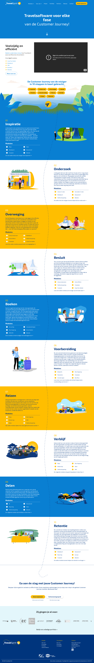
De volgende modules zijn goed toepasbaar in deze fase (68, 472)
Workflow (77, 377)
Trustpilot (11, 152)
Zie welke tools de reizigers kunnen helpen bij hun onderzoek (69, 200)
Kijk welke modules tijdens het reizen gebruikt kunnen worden (21, 425)
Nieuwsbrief (29, 149)
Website (28, 152)
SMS (27, 420)
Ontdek (43, 640)
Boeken (32, 92)
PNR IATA (11, 332)
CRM (8, 65)
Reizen (52, 92)
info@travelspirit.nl (75, 645)
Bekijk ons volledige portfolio (46, 629)
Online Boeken (29, 330)
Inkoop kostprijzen (13, 235)
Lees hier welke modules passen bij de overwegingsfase (19, 244)
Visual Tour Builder (11, 61)
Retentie (50, 96)
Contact (72, 3)
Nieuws (65, 3)
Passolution (60, 374)
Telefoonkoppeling (61, 197)
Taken (27, 146)
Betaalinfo (59, 371)
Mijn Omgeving (12, 330)
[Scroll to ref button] (47, 33)
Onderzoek (42, 89)
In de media (59, 644)
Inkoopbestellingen (30, 327)
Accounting (11, 327)
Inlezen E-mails (61, 191)
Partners (58, 3)
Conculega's (59, 645)
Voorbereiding (42, 92)
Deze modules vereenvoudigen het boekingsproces (18, 335)
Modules (30, 3)
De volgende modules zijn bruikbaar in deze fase (17, 512)
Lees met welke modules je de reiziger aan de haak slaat (68, 290)
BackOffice (9, 67)
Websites (9, 69)
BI (9, 503)
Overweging (52, 89)
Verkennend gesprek (54, 597)
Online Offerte (12, 238)
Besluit (61, 89)
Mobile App (11, 420)
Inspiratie (32, 89)
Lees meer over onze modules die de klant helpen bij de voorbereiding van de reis (68, 381)
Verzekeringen (60, 377)
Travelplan (11, 241)
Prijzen (45, 3)
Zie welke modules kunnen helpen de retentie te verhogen (69, 560)
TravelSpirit (59, 640)
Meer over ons (11, 73)
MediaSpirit (10, 63)
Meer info (73, 647)
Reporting (11, 506)
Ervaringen (44, 644)
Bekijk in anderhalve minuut (13, 53)
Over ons (58, 642)
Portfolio (52, 3)
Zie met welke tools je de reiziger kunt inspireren (17, 155)
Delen (42, 96)
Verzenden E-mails (79, 191)
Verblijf (60, 92)
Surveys (76, 554)
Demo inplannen (81, 3)
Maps (10, 146)
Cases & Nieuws (45, 647)
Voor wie (38, 3)
